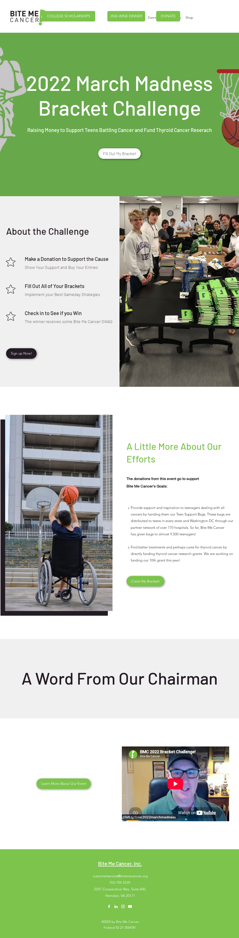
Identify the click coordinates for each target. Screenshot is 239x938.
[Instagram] (123, 906)
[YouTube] (130, 906)
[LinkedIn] (116, 906)
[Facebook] (109, 906)
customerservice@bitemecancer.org (120, 876)
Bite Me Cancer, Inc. (120, 863)
